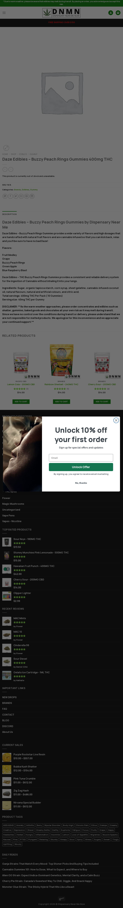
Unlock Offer (81, 467)
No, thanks (81, 483)
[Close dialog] (116, 420)
